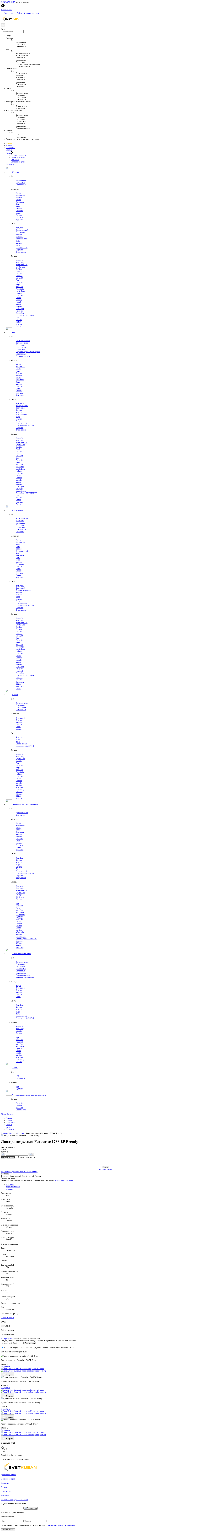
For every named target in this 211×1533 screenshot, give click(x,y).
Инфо (8, 153)
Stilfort (18, 322)
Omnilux (19, 317)
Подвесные (20, 183)
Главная (4, 1133)
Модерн (19, 243)
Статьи (9, 150)
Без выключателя (23, 341)
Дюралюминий (22, 551)
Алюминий (20, 195)
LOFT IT (19, 295)
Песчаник (20, 564)
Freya (18, 284)
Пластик (19, 211)
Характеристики (13, 1187)
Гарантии (15, 160)
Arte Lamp (20, 262)
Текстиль (19, 217)
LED (18, 1076)
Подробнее (5, 1366)
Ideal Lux (19, 287)
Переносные (21, 969)
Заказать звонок (6, 10)
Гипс (18, 371)
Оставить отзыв (7, 1318)
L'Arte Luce (20, 291)
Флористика (21, 252)
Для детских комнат (24, 590)
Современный (21, 248)
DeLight (19, 269)
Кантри (19, 234)
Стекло (19, 215)
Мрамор (19, 836)
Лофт (18, 241)
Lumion (19, 300)
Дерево (19, 197)
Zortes (18, 326)
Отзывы (9, 1189)
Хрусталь (19, 219)
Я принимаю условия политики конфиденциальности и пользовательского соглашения (40, 1348)
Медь (18, 206)
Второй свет (21, 180)
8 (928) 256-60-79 (8, 2)
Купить (105, 1167)
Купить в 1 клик (105, 1169)
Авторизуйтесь (7, 1338)
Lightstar (19, 293)
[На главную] (11, 22)
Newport (19, 311)
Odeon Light (21, 313)
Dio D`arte (20, 271)
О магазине (10, 148)
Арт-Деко (20, 228)
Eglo (17, 280)
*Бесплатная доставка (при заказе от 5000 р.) (19, 1172)
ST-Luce (19, 320)
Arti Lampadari (21, 265)
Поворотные (21, 347)
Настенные (20, 345)
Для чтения (20, 815)
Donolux (19, 276)
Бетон (18, 369)
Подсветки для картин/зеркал (28, 352)
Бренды (9, 145)
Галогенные (21, 1078)
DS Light (19, 278)
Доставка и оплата (18, 155)
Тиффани (19, 250)
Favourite (19, 282)
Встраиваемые (22, 343)
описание (10, 1184)
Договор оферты (18, 162)
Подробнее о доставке (63, 1180)
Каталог (9, 143)
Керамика (20, 202)
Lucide (18, 298)
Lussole (19, 302)
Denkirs (19, 629)
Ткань (18, 575)
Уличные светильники (25, 977)
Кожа (18, 204)
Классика (19, 237)
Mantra (18, 304)
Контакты (10, 164)
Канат (18, 200)
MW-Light (20, 309)
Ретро (18, 245)
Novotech (19, 671)
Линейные (20, 521)
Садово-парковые (23, 975)
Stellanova (20, 682)
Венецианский (22, 230)
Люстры (20, 1133)
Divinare (19, 273)
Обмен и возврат (18, 157)
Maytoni (19, 306)
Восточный (20, 232)
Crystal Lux (20, 267)
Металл (19, 208)
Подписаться (30, 1343)
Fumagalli (19, 1042)
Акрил (18, 193)
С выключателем (23, 356)
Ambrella (19, 260)
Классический (21, 239)
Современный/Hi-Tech (25, 425)
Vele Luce (19, 324)
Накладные (20, 523)
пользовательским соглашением (61, 1525)
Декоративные (22, 813)
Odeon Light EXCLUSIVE (26, 315)
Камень (19, 375)
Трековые (20, 532)
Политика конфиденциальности (14, 1500)
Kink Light (20, 289)
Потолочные (21, 185)
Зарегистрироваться (32, 13)
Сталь (18, 213)
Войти (19, 13)
